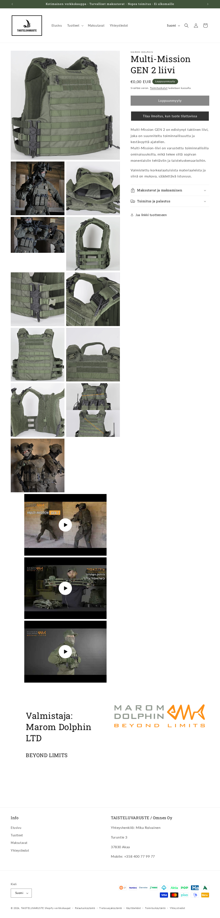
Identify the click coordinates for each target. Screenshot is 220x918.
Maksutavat (19, 843)
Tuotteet (17, 835)
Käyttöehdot (133, 908)
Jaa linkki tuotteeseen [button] (151, 215)
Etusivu (16, 828)
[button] (75, 25)
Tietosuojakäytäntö (110, 908)
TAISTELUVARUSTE (32, 908)
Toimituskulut (158, 88)
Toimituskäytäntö (155, 908)
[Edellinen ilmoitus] (12, 4)
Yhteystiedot (20, 850)
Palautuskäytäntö (85, 908)
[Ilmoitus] (207, 4)
